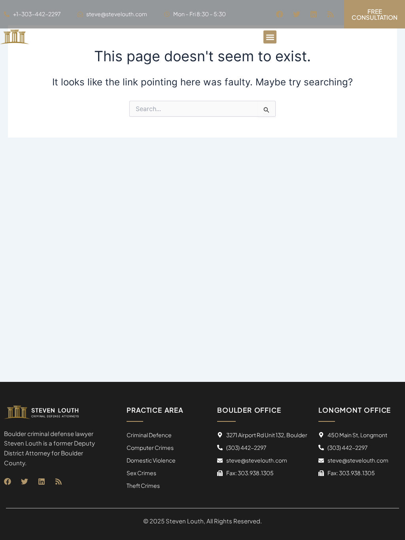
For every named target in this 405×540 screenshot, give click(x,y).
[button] (269, 36)
